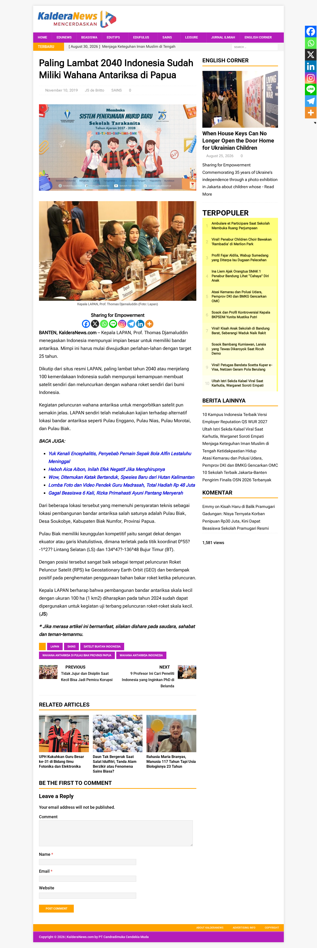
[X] (95, 324)
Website (46, 887)
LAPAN (55, 646)
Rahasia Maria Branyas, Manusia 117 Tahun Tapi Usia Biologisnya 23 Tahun (171, 762)
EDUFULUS (141, 37)
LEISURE (191, 37)
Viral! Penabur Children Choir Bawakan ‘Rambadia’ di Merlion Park (242, 241)
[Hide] (315, 123)
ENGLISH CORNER (258, 37)
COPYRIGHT (272, 927)
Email (45, 871)
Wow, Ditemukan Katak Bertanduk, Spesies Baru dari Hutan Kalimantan (121, 477)
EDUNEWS (64, 37)
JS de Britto (94, 90)
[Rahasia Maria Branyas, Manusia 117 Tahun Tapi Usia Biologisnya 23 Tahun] (171, 748)
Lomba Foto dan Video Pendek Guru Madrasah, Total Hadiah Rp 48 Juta (121, 485)
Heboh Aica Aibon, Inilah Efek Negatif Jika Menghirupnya (106, 469)
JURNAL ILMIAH (223, 37)
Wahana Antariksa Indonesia (141, 655)
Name (45, 854)
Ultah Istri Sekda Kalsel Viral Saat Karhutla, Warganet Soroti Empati (238, 383)
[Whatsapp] (104, 324)
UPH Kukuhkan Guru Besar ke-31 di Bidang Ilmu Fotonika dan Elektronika (61, 762)
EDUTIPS (113, 37)
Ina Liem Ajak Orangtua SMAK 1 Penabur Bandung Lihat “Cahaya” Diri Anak (240, 275)
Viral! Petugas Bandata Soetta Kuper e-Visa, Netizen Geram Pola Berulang (242, 367)
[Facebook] (86, 324)
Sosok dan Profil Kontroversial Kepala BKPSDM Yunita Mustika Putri (241, 314)
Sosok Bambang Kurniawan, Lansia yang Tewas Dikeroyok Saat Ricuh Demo (239, 348)
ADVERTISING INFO (244, 927)
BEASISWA (89, 37)
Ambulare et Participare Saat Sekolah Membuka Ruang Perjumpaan (241, 225)
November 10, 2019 (61, 90)
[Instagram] (122, 324)
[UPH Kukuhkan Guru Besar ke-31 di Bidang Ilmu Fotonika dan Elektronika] (64, 748)
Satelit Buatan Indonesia (102, 646)
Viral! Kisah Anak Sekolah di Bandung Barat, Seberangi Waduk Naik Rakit (241, 330)
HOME (42, 37)
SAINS (167, 37)
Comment (48, 816)
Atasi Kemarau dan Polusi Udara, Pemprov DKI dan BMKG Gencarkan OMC (239, 296)
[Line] (113, 324)
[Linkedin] (140, 324)
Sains (71, 646)
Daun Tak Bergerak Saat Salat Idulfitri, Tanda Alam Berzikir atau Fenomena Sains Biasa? (114, 764)
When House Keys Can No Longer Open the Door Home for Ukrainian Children (238, 140)
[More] (149, 324)
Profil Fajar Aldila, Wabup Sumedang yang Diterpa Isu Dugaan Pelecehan (240, 257)
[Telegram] (131, 324)
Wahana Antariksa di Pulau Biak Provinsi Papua (76, 655)
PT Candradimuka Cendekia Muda (124, 937)
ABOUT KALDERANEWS (209, 927)
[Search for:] (255, 46)
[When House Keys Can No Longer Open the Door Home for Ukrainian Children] (240, 123)
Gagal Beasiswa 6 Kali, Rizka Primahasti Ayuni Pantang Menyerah (115, 493)
